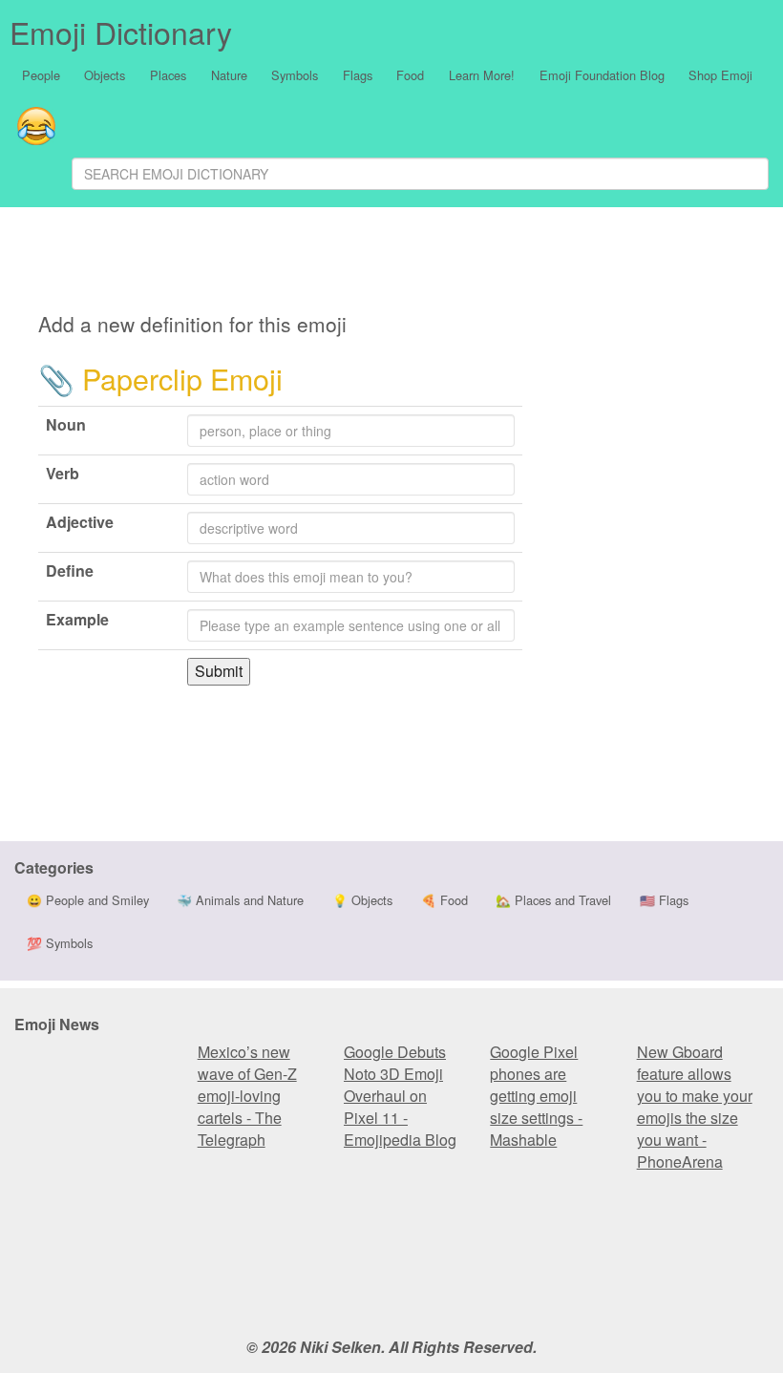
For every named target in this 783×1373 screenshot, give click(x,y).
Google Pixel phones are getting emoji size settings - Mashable (536, 1096)
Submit (219, 671)
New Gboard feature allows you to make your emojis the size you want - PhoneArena (694, 1106)
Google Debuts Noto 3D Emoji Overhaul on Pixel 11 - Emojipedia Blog (400, 1096)
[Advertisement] (425, 262)
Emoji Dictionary (121, 31)
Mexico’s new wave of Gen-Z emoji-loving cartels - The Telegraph (247, 1096)
